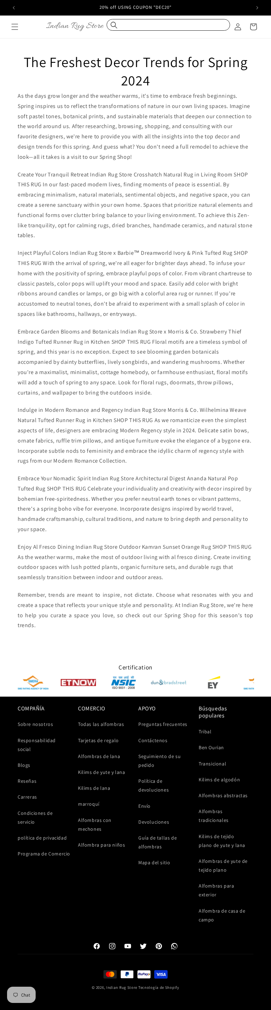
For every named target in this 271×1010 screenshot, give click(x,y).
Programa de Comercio (44, 853)
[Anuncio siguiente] (257, 8)
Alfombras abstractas (223, 795)
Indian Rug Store (121, 987)
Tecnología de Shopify (158, 987)
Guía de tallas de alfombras (157, 842)
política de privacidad (42, 838)
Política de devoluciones (153, 785)
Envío (144, 806)
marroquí (89, 804)
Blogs (24, 765)
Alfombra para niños (101, 845)
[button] (15, 27)
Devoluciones (153, 822)
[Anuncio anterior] (14, 8)
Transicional (212, 763)
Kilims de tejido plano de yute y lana (222, 840)
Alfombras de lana (99, 756)
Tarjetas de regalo (98, 740)
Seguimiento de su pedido (159, 760)
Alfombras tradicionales (214, 815)
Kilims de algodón (219, 779)
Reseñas (27, 781)
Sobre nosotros (35, 724)
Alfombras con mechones (95, 824)
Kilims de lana (94, 788)
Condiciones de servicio (35, 817)
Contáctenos (153, 740)
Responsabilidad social (37, 744)
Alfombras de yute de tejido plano (223, 865)
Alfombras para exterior (216, 890)
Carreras (27, 797)
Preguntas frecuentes (162, 724)
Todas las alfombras (101, 724)
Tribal (205, 731)
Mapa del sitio (154, 862)
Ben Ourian (211, 747)
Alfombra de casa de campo (222, 915)
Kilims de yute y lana (101, 772)
